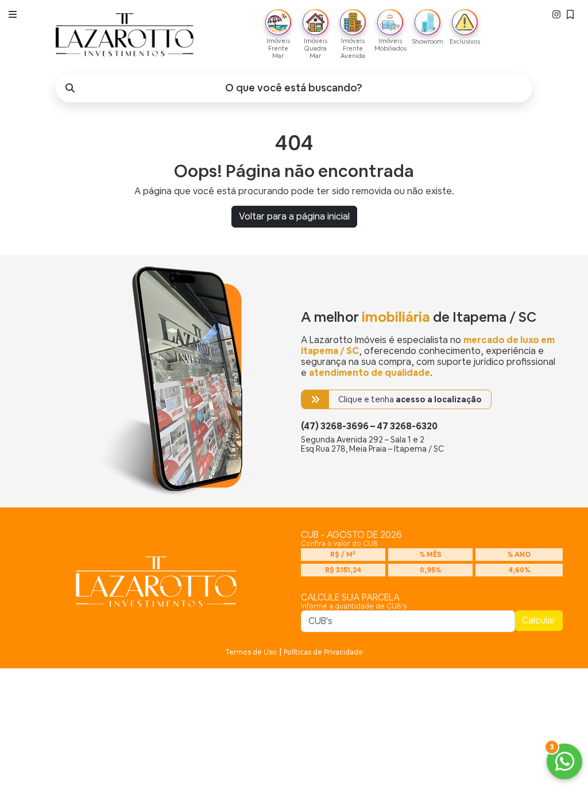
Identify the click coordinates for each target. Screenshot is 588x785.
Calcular (539, 620)
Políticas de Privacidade (323, 652)
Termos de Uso (251, 652)
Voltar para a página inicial (294, 216)
